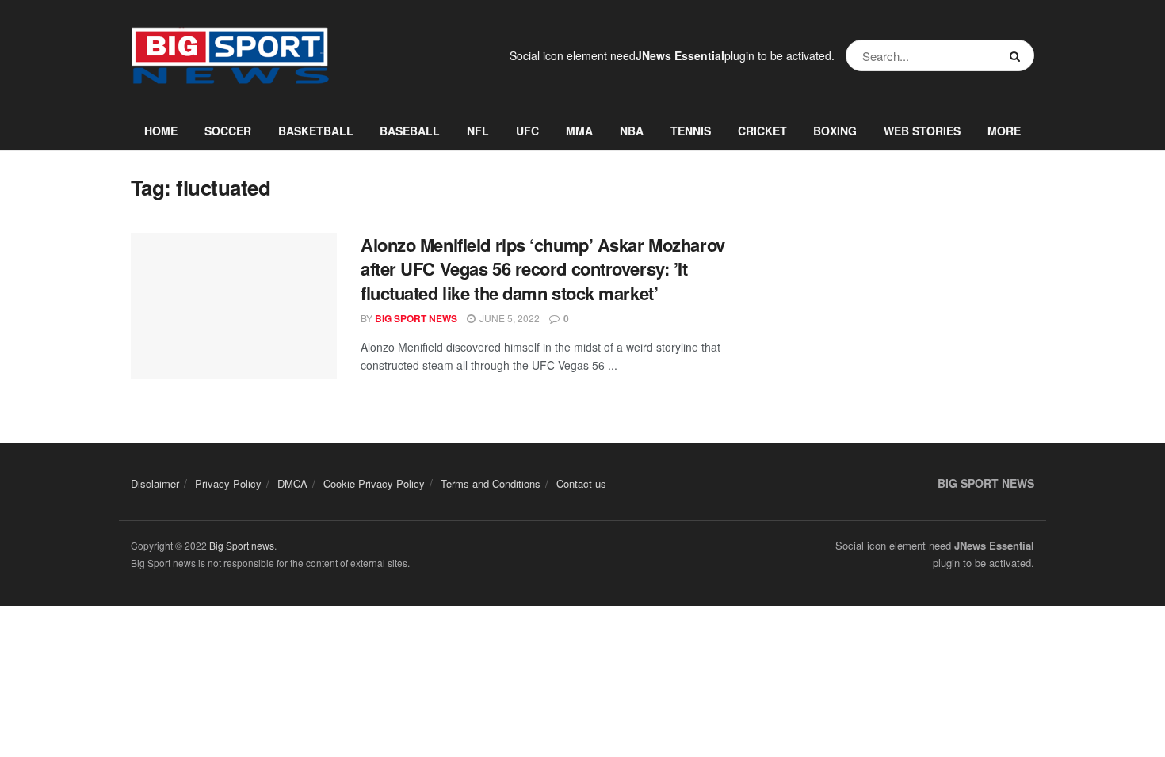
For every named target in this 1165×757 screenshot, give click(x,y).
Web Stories (922, 131)
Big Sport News (416, 318)
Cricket (762, 131)
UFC (527, 131)
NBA (632, 131)
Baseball (410, 131)
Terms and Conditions (490, 483)
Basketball (315, 131)
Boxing (835, 131)
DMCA (292, 483)
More (1004, 131)
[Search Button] (1018, 55)
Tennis (690, 131)
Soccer (227, 131)
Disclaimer (155, 483)
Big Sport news (241, 545)
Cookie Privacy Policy (374, 483)
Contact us (581, 483)
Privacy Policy (228, 483)
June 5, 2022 (508, 318)
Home (161, 131)
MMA (579, 131)
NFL (478, 131)
